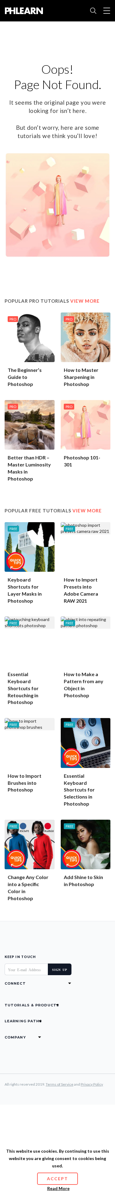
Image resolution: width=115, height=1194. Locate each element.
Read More (58, 1188)
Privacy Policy (92, 1084)
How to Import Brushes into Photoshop (24, 783)
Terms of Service (59, 1084)
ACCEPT (57, 1178)
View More (85, 301)
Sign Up (59, 969)
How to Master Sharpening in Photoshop (81, 377)
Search (93, 11)
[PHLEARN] (24, 10)
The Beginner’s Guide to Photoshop (25, 377)
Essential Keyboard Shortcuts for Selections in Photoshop (79, 790)
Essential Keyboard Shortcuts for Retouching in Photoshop (23, 688)
